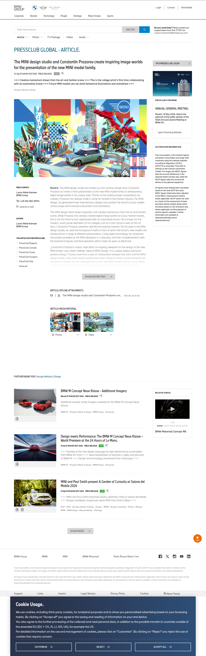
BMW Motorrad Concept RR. (171, 431)
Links (40, 593)
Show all (23, 266)
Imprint (62, 593)
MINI (65, 556)
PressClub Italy (26, 261)
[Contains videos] (22, 510)
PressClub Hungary (28, 256)
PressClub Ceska (27, 252)
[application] (172, 409)
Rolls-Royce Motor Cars (126, 556)
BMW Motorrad (91, 556)
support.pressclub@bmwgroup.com (171, 32)
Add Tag (130, 29)
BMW (45, 556)
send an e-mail (26, 206)
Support (18, 593)
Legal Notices (88, 593)
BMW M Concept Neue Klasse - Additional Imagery (94, 390)
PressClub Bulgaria (28, 243)
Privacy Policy (118, 593)
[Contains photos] (17, 419)
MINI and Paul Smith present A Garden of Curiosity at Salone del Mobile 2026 (103, 483)
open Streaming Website (170, 132)
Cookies (144, 593)
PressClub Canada (27, 247)
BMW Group (20, 556)
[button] (172, 409)
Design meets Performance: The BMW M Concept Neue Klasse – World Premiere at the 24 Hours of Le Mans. (102, 438)
